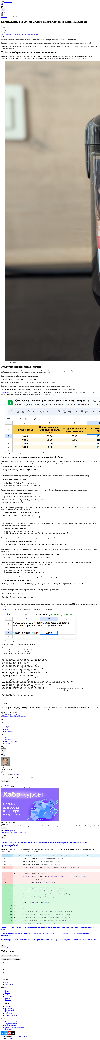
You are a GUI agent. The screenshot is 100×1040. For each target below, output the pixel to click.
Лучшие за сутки (6, 955)
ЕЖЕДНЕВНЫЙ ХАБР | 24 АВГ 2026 (13, 832)
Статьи (7, 991)
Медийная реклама (11, 1024)
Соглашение (9, 1013)
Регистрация (9, 984)
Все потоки (8, 2)
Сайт (2, 785)
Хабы (6, 994)
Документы (8, 1012)
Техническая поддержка (20, 1036)
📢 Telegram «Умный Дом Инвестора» (13, 716)
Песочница (8, 1000)
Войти (7, 982)
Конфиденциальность (12, 1015)
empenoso (4, 17)
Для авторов (9, 1008)
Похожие (15, 955)
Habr (11, 1038)
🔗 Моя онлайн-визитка (9, 714)
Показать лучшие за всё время (11, 959)
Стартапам (8, 1029)
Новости (7, 993)
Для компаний (9, 1010)
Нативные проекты (11, 1025)
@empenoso (16, 774)
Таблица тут (5, 392)
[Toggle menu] (1, 2)
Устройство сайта (10, 1006)
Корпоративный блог (12, 1022)
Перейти (4, 828)
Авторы (7, 998)
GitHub (6, 785)
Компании (8, 996)
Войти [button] (3, 12)
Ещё (6, 947)
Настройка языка (7, 1036)
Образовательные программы (14, 1027)
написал (15, 849)
